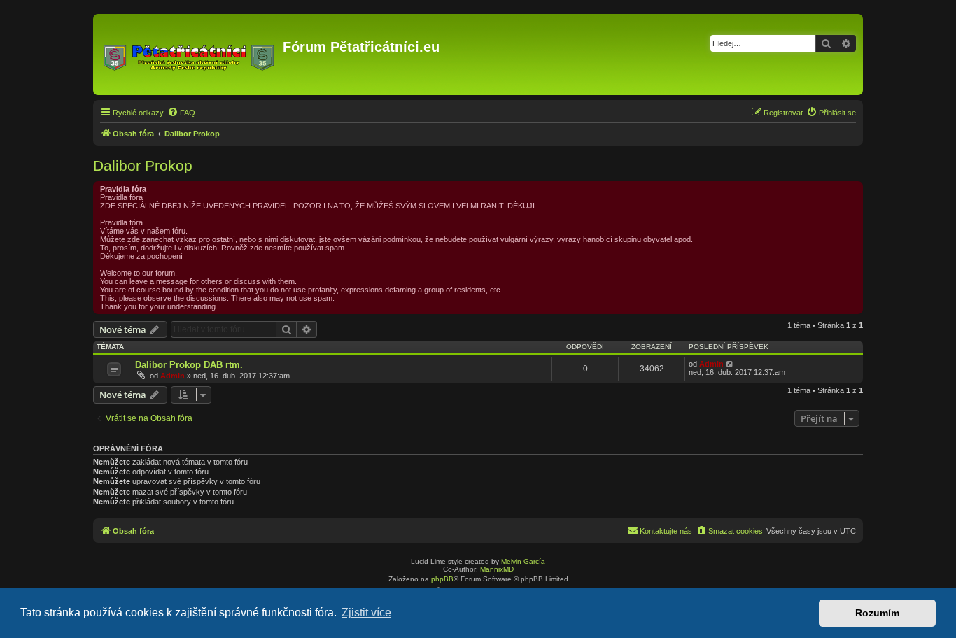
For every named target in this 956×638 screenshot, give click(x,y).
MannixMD (497, 569)
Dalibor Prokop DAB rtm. (189, 365)
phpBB (442, 579)
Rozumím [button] (877, 612)
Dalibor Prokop (142, 165)
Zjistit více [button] (366, 612)
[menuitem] (181, 112)
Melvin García (523, 561)
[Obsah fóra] (190, 54)
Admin (172, 375)
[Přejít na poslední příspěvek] (730, 364)
